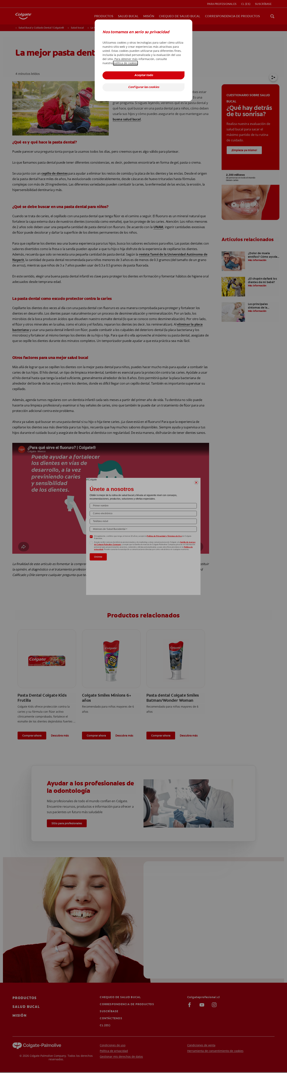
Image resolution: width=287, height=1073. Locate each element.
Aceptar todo (143, 75)
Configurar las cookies (143, 87)
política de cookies (125, 63)
